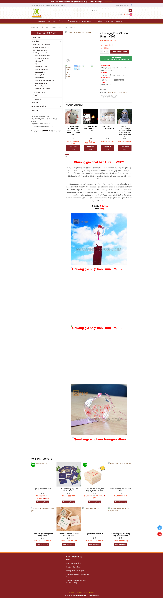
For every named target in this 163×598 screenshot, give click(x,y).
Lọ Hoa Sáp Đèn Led (39, 47)
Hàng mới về (39, 61)
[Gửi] (130, 10)
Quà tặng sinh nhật (41, 83)
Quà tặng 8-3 (39, 75)
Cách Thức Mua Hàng (37, 5)
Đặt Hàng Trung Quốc (52, 5)
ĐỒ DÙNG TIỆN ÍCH (73, 21)
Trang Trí (36, 95)
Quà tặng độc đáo (56, 27)
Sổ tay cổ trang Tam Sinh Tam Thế (120, 490)
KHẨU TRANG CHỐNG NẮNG (92, 21)
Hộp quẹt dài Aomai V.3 (42, 489)
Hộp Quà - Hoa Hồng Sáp (41, 44)
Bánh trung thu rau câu (42, 55)
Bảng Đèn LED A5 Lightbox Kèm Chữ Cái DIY (90, 128)
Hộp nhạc (38, 64)
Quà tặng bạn (70, 27)
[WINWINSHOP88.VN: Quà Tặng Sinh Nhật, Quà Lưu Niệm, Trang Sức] (40, 13)
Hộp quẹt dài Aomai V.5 (94, 534)
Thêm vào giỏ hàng (119, 51)
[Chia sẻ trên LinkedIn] (115, 96)
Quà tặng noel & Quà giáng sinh (45, 80)
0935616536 (107, 2)
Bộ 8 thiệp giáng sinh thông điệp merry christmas (120, 535)
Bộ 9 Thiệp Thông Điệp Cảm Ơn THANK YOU (69, 490)
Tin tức (86, 592)
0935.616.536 (42, 131)
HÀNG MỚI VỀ (120, 21)
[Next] (94, 47)
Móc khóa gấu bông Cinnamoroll (107, 127)
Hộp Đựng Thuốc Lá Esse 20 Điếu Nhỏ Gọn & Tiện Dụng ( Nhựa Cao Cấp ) (73, 130)
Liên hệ (91, 592)
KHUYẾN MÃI (109, 21)
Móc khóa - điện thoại (40, 50)
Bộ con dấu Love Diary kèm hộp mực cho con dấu (94, 490)
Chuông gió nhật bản (41, 58)
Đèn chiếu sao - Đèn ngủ (43, 88)
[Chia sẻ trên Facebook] (102, 96)
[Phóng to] (68, 61)
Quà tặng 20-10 (40, 72)
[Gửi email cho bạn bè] (108, 96)
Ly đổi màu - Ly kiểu (41, 66)
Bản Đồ (63, 5)
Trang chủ (34, 27)
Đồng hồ (35, 110)
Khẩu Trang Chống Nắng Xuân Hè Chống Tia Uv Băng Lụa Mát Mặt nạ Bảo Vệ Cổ (125, 131)
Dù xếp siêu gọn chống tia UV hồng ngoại (42, 535)
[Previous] (68, 47)
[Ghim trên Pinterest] (112, 96)
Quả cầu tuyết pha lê (41, 69)
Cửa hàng (80, 592)
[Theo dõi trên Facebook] (131, 5)
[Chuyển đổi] (61, 41)
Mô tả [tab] (67, 156)
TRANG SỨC (52, 21)
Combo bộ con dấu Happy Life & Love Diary (68, 535)
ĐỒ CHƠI (61, 21)
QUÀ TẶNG (41, 21)
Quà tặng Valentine (41, 86)
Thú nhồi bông (38, 92)
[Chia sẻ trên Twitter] (105, 96)
